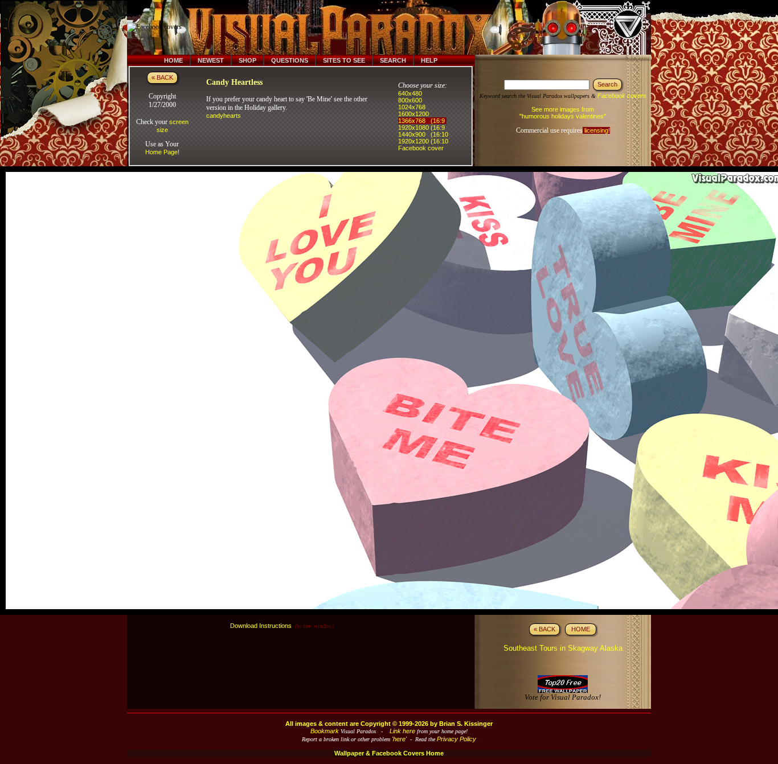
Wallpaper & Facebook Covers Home (389, 753)
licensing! (596, 130)
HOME (581, 629)
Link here (402, 731)
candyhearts (223, 115)
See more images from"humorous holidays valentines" (562, 113)
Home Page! (162, 152)
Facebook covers (621, 95)
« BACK (162, 77)
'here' (399, 739)
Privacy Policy (456, 739)
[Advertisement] (396, 27)
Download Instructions (261, 625)
